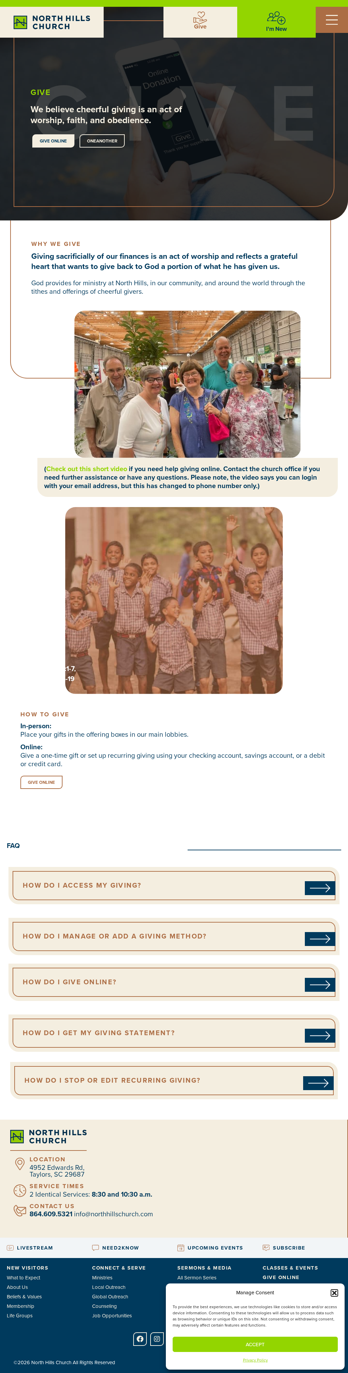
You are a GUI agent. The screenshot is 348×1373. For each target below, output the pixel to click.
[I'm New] (276, 18)
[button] (334, 1293)
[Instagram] (157, 1339)
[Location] (20, 1164)
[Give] (200, 17)
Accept (255, 1344)
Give (200, 26)
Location (48, 1159)
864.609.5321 (51, 1214)
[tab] (174, 885)
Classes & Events (290, 1268)
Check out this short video (86, 469)
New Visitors (27, 1268)
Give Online (281, 1277)
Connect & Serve (119, 1268)
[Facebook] (140, 1339)
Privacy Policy (255, 1360)
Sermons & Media (204, 1268)
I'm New (276, 29)
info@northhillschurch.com (113, 1214)
